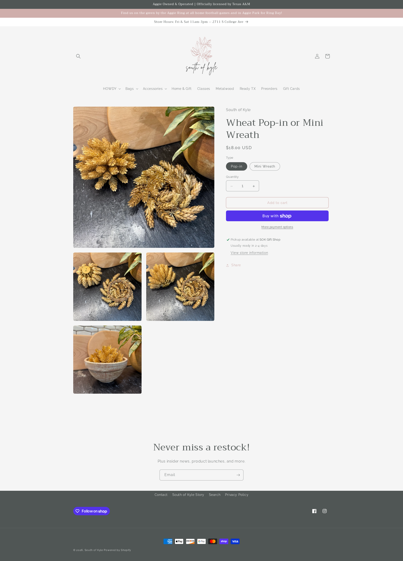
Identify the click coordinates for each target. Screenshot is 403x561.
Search (215, 495)
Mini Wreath (264, 166)
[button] (78, 56)
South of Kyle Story (188, 495)
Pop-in (236, 166)
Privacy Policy (236, 495)
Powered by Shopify (117, 550)
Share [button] (236, 265)
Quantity (232, 177)
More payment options (277, 227)
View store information (249, 253)
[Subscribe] (238, 475)
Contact (161, 495)
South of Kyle (94, 550)
